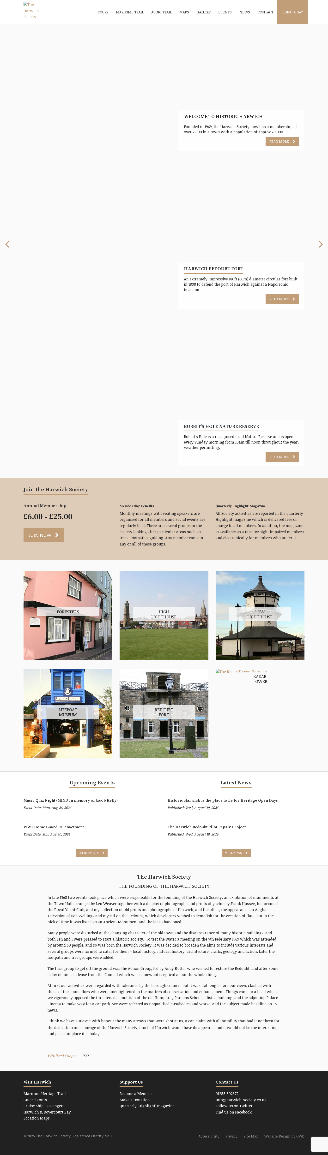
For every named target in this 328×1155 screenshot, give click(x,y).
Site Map (250, 1136)
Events (225, 12)
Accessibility (209, 1136)
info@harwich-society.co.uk (241, 1099)
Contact (265, 12)
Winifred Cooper (62, 1055)
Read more (279, 141)
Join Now (40, 535)
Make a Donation (135, 1099)
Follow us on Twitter (234, 1105)
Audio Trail (161, 12)
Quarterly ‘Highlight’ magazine (147, 1105)
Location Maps (37, 1118)
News (244, 12)
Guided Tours (35, 1099)
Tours (103, 12)
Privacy (231, 1136)
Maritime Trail (130, 12)
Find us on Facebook (234, 1112)
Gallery (204, 12)
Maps (184, 12)
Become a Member (136, 1093)
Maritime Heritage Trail (45, 1093)
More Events (88, 853)
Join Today (293, 12)
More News (233, 853)
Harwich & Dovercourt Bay (47, 1112)
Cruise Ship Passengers (44, 1105)
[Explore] (241, 671)
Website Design (277, 1136)
